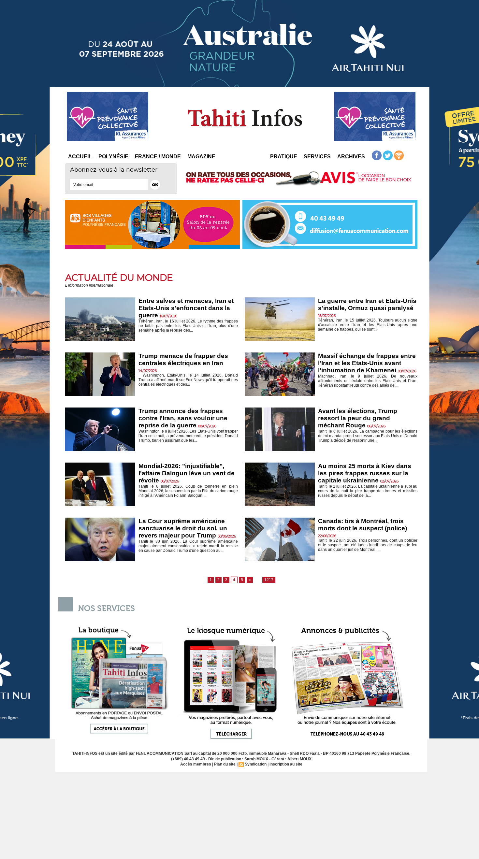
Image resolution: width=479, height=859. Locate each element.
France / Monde (158, 156)
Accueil (80, 156)
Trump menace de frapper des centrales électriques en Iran (183, 359)
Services (317, 156)
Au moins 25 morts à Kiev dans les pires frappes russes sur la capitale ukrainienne (364, 473)
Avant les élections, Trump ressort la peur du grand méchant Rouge (357, 418)
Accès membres (195, 764)
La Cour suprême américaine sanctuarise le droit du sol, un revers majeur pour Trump (182, 528)
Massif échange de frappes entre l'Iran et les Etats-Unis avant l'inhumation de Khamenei (367, 363)
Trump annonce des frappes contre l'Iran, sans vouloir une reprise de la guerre (182, 418)
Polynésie (113, 156)
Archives (351, 156)
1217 (268, 580)
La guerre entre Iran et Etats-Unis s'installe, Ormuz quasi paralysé (367, 304)
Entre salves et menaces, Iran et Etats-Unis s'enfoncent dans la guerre (186, 308)
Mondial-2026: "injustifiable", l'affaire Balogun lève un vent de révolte (186, 473)
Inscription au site (285, 764)
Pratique (283, 156)
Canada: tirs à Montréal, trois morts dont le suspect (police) (362, 525)
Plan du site (225, 764)
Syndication (256, 764)
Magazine (201, 156)
